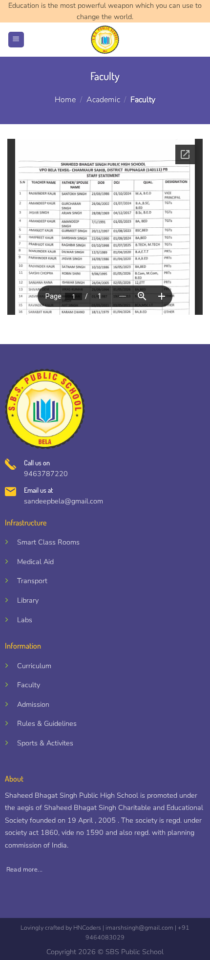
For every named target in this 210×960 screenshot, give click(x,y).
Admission (33, 704)
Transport (32, 581)
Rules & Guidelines (47, 723)
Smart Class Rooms (48, 542)
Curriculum (34, 666)
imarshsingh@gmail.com (139, 927)
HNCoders (87, 927)
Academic (103, 99)
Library (28, 600)
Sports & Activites (45, 743)
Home (65, 99)
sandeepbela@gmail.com (63, 501)
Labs (24, 620)
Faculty (28, 685)
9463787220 (46, 474)
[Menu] (16, 40)
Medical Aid (35, 562)
